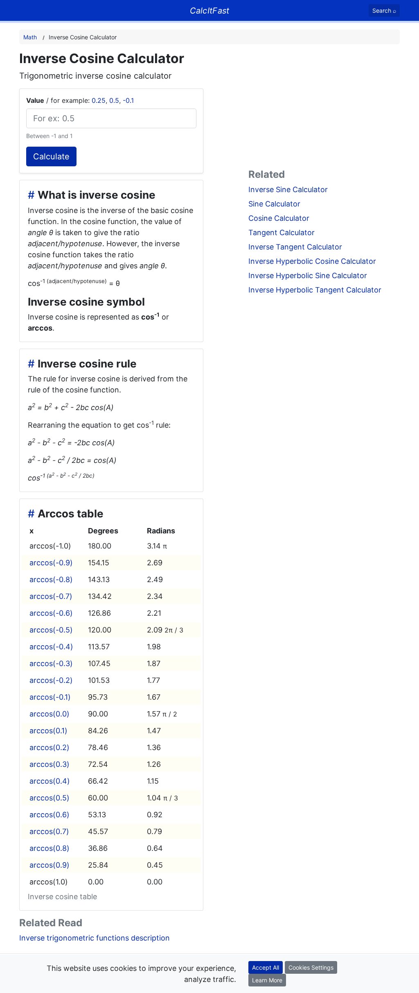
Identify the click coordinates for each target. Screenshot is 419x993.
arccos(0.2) (49, 747)
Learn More (267, 980)
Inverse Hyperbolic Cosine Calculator (312, 261)
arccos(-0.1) (50, 697)
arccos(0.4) (49, 781)
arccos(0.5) (49, 797)
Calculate (51, 156)
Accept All (265, 967)
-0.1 (128, 100)
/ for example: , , (80, 100)
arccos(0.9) (49, 865)
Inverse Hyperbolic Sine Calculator (307, 275)
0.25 (99, 100)
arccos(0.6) (49, 814)
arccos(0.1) (48, 730)
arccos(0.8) (49, 848)
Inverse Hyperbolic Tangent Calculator (314, 290)
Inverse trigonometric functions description (94, 938)
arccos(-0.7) (50, 596)
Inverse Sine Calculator (288, 189)
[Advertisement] (324, 108)
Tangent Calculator (281, 232)
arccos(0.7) (49, 831)
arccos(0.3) (49, 764)
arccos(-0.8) (51, 579)
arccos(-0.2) (51, 680)
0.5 (114, 100)
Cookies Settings (310, 967)
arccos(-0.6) (51, 613)
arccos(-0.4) (51, 646)
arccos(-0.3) (51, 663)
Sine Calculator (274, 204)
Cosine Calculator (278, 218)
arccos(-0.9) (51, 562)
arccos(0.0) (49, 714)
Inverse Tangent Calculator (295, 247)
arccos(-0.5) (51, 630)
